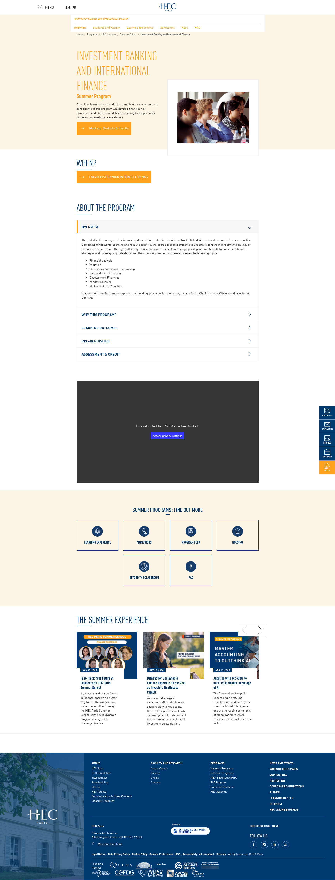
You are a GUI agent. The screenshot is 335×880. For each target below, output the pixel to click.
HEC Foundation (101, 773)
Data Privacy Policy (119, 854)
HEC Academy (109, 34)
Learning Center (281, 798)
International (99, 777)
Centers (155, 782)
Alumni (275, 792)
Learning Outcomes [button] (100, 327)
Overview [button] (90, 226)
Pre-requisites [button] (96, 340)
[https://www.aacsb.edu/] (177, 873)
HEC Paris (98, 768)
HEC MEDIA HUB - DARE (264, 826)
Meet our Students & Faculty (109, 128)
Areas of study (159, 768)
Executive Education (222, 787)
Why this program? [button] (99, 314)
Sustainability (100, 782)
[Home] (167, 6)
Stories (96, 787)
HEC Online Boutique (284, 809)
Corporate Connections (287, 786)
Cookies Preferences (161, 854)
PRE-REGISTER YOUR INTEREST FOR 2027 (118, 176)
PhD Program (218, 782)
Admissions (167, 27)
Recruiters (277, 780)
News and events (281, 763)
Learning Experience (140, 27)
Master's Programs (221, 768)
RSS (177, 854)
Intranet (276, 804)
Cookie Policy (139, 854)
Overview (80, 27)
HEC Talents (99, 791)
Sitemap (221, 854)
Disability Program (103, 801)
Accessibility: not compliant (198, 854)
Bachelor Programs (222, 773)
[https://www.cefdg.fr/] (124, 873)
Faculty (155, 773)
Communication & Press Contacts (112, 796)
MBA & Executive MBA (223, 777)
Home (80, 34)
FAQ (197, 27)
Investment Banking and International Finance (101, 19)
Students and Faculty (106, 27)
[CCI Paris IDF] (190, 829)
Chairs (155, 777)
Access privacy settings (167, 435)
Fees (185, 27)
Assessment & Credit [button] (101, 354)
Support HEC (278, 775)
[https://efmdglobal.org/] (197, 873)
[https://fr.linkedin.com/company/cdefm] (101, 873)
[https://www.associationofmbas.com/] (150, 873)
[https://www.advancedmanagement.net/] (210, 865)
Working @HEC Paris (284, 769)
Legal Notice (99, 854)
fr (74, 7)
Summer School (128, 34)
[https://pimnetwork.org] (144, 866)
